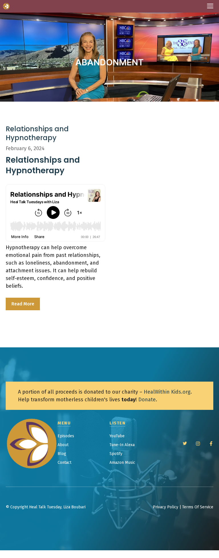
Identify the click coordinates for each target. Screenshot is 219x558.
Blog (62, 453)
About (63, 444)
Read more (22, 304)
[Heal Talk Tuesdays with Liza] (6, 6)
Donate (147, 399)
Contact (64, 462)
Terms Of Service (197, 507)
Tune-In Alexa (122, 444)
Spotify (116, 453)
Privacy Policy (165, 507)
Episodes (66, 436)
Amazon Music (122, 462)
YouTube (117, 436)
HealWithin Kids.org (167, 392)
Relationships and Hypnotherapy (37, 133)
